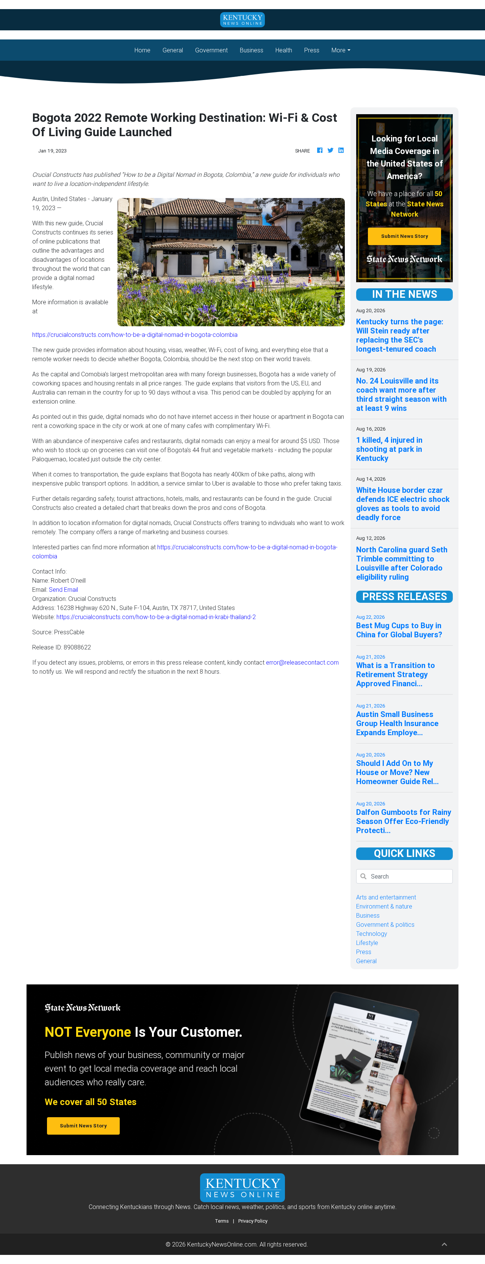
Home (145, 50)
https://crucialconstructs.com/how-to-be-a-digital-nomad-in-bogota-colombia (135, 334)
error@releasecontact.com (302, 662)
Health (283, 50)
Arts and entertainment (386, 897)
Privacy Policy (253, 1221)
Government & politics (385, 924)
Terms (222, 1221)
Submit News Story (404, 236)
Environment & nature (384, 906)
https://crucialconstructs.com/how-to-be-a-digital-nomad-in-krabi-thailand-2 (156, 617)
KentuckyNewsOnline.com (222, 1244)
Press (311, 50)
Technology (371, 933)
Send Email (63, 589)
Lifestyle (367, 942)
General (173, 50)
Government (211, 50)
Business (251, 50)
